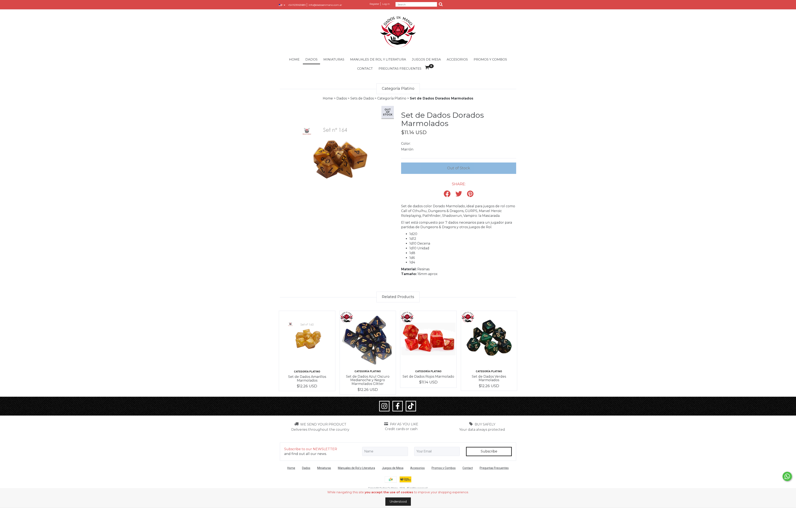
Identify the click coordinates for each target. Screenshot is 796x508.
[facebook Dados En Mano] (397, 406)
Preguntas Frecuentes (400, 68)
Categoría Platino (391, 98)
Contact (365, 68)
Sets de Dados (362, 98)
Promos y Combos (490, 59)
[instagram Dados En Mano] (384, 406)
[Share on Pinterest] (470, 194)
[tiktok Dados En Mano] (411, 406)
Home (294, 59)
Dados (311, 59)
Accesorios (457, 59)
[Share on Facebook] (447, 194)
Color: (406, 143)
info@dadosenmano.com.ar (325, 4)
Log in (386, 3)
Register (374, 3)
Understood (398, 501)
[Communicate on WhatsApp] (787, 476)
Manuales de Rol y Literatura (378, 59)
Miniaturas (333, 59)
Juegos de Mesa (426, 59)
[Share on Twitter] (458, 194)
